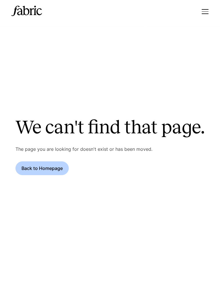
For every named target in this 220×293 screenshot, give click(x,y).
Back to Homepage (42, 168)
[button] (205, 11)
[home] (26, 11)
